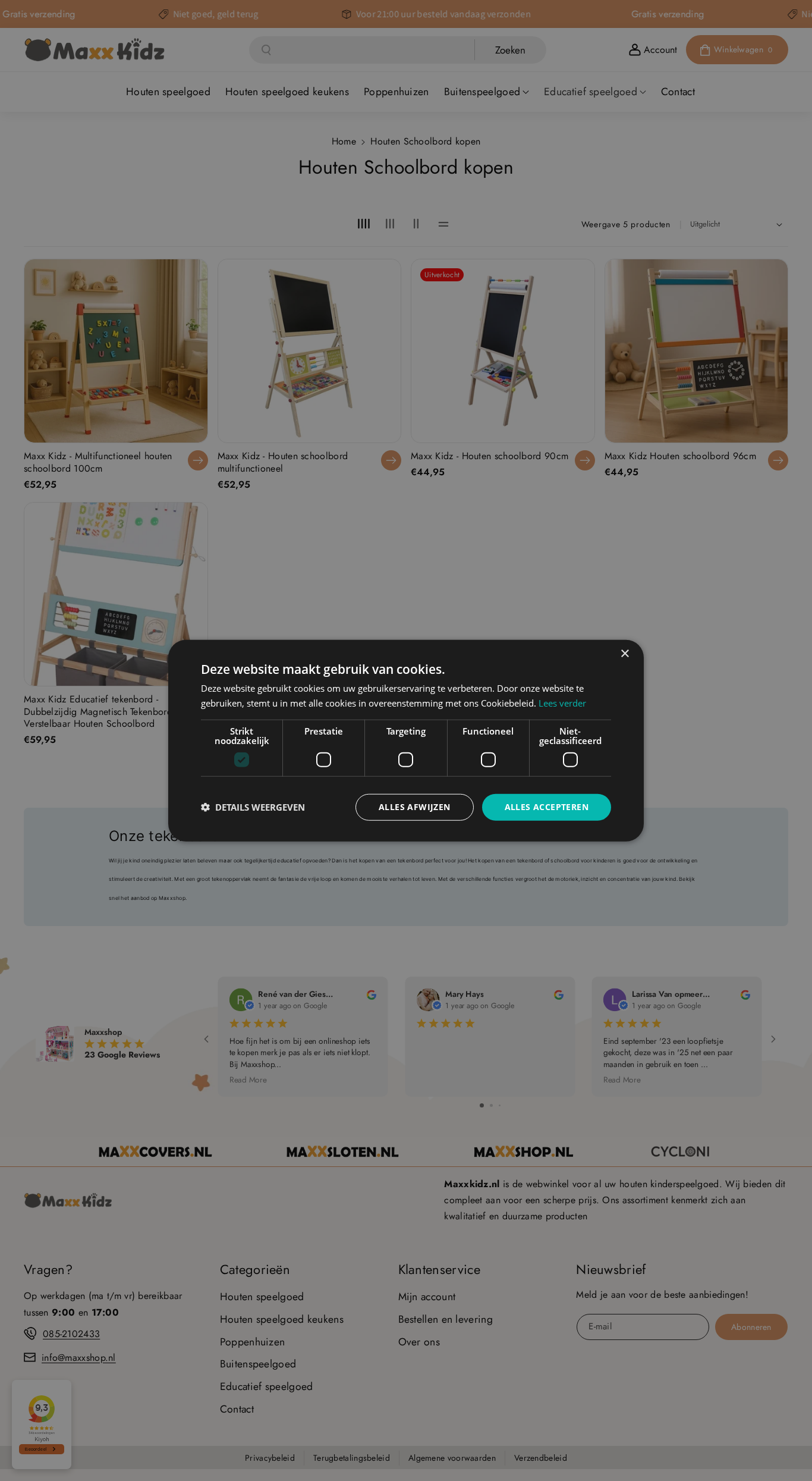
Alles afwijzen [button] (415, 806)
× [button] (624, 653)
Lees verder (562, 703)
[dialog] (406, 741)
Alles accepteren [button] (546, 806)
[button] (253, 807)
